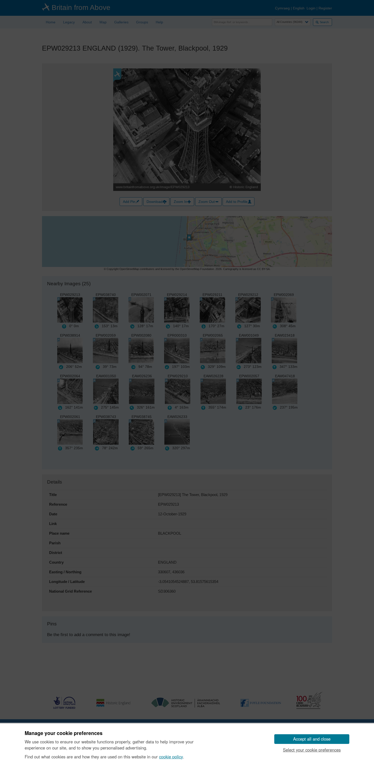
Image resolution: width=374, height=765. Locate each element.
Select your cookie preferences (312, 750)
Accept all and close (311, 739)
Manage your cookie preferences (64, 733)
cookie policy (171, 757)
